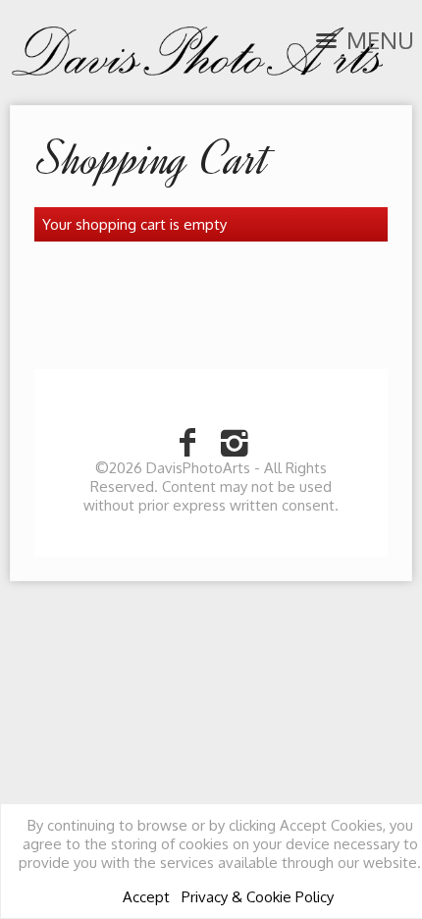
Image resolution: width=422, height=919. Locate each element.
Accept (146, 897)
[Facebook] (187, 441)
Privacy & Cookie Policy (258, 897)
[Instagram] (235, 441)
